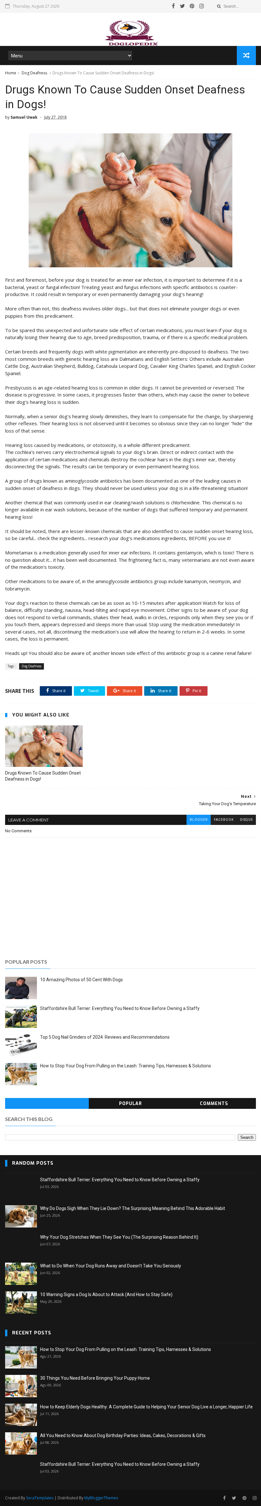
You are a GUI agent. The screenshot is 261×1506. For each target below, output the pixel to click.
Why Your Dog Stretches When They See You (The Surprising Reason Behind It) (119, 1237)
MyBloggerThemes (101, 1498)
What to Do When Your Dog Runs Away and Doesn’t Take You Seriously (110, 1265)
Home (10, 73)
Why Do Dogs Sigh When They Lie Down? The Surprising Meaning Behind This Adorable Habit (132, 1208)
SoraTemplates (39, 1498)
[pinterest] (192, 6)
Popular (130, 1104)
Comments (214, 1104)
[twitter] (182, 6)
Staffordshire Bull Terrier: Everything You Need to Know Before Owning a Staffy (120, 1008)
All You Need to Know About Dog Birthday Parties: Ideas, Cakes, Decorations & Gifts (123, 1435)
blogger (199, 819)
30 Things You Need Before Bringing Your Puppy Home (95, 1378)
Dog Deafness (34, 73)
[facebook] (173, 6)
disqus (246, 819)
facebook (224, 819)
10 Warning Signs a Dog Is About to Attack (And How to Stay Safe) (106, 1294)
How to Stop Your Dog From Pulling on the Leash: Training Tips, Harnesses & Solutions (125, 1065)
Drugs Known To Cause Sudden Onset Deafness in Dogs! (43, 776)
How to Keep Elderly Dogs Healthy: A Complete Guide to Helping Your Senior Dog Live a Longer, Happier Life (146, 1406)
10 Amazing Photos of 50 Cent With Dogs (81, 979)
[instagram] (201, 6)
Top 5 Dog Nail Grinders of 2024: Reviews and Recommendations (105, 1037)
